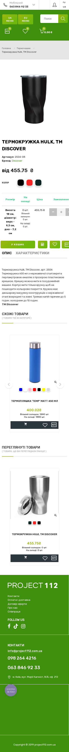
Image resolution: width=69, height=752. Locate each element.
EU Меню (25, 19)
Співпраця (14, 611)
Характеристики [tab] (32, 253)
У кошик (17, 244)
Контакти (13, 596)
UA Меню (10, 19)
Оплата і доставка (19, 599)
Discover (17, 160)
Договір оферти (17, 603)
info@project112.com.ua (25, 651)
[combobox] (54, 18)
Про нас (12, 607)
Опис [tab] (7, 253)
